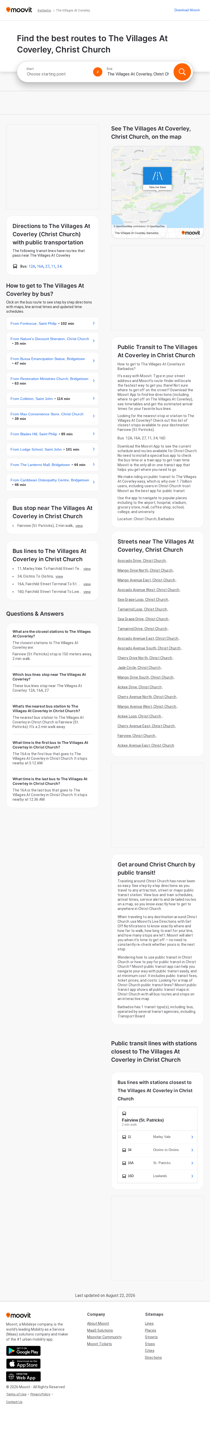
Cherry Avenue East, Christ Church (146, 726)
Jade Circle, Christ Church (139, 668)
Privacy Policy (40, 1394)
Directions (153, 1357)
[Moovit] (19, 10)
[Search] (182, 72)
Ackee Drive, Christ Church (140, 687)
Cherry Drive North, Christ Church (145, 658)
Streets (151, 1337)
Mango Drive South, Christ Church (145, 677)
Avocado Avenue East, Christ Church (148, 638)
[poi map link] (157, 192)
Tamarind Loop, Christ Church (142, 609)
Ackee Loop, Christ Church (139, 716)
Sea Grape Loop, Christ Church (143, 600)
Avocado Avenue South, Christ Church (149, 648)
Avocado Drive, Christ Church (142, 561)
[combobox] (57, 74)
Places (150, 1330)
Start (30, 68)
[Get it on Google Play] (23, 1351)
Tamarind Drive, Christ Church (142, 629)
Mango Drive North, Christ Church (145, 570)
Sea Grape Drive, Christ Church (143, 619)
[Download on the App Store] (23, 1364)
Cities (149, 1351)
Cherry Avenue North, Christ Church (147, 697)
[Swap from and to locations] (97, 72)
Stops (150, 1344)
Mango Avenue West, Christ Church (147, 706)
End (109, 68)
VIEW (79, 526)
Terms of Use (16, 1394)
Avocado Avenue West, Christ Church (148, 590)
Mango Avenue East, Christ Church (146, 580)
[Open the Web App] (23, 1376)
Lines (149, 1323)
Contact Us (14, 1402)
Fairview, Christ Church (136, 736)
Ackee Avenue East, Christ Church (146, 745)
